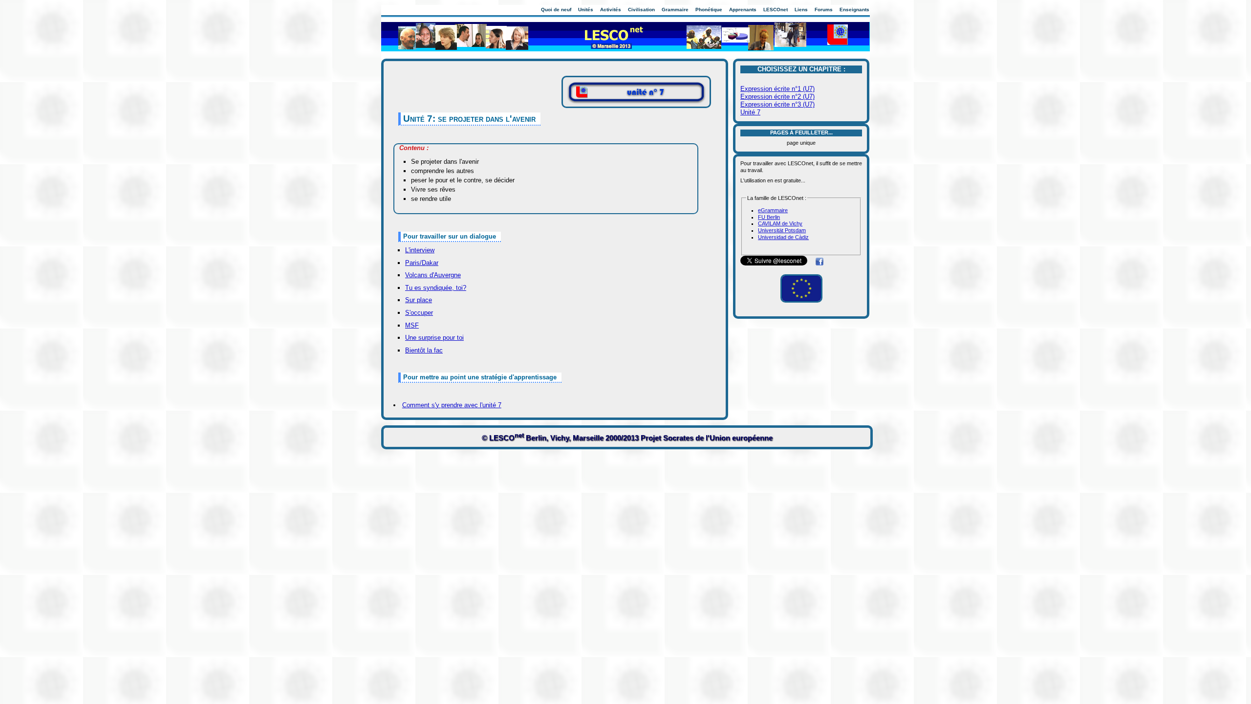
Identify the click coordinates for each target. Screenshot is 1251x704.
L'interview (419, 250)
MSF (412, 325)
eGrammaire (773, 210)
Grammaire (675, 9)
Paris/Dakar (421, 262)
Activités (610, 9)
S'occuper (419, 312)
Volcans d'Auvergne (433, 275)
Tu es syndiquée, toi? (435, 287)
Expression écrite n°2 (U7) (777, 96)
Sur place (418, 300)
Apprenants (742, 9)
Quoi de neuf (556, 9)
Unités (585, 9)
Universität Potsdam (782, 230)
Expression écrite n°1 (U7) (777, 88)
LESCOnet (775, 9)
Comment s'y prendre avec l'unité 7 (451, 405)
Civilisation (641, 9)
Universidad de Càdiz (783, 237)
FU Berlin (769, 217)
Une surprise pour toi (434, 337)
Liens (801, 9)
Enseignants (854, 9)
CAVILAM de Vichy (780, 223)
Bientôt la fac (424, 350)
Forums (824, 9)
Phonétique (708, 9)
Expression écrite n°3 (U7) (777, 104)
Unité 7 (750, 112)
